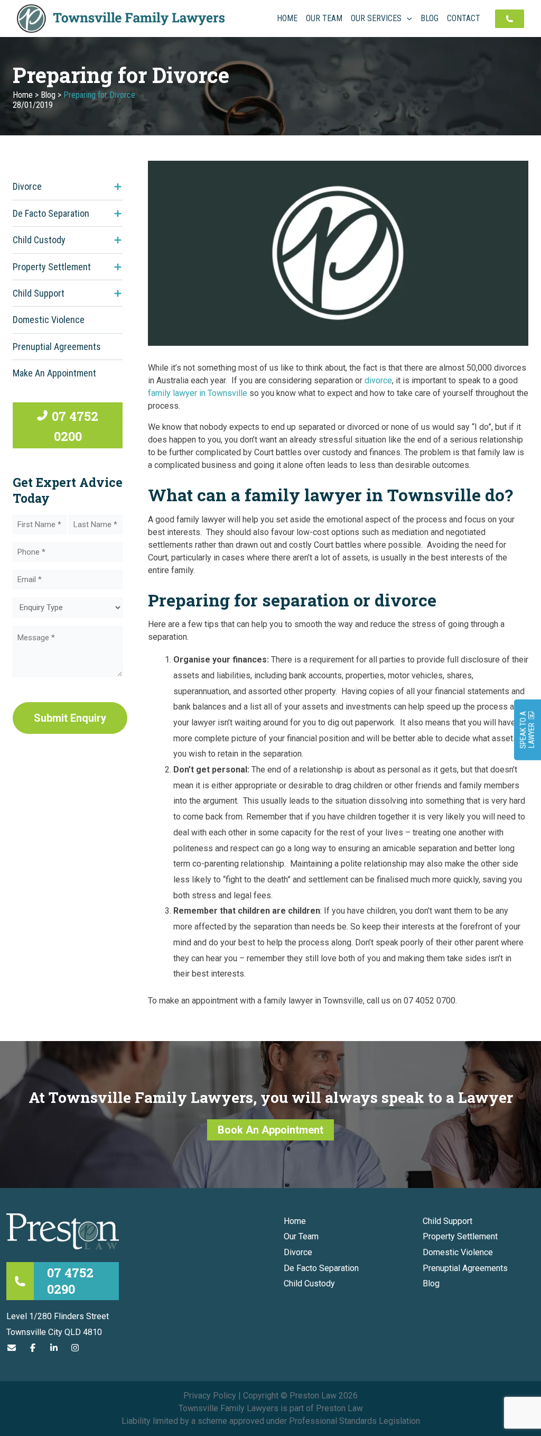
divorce (378, 380)
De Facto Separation (51, 213)
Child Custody (39, 239)
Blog (48, 95)
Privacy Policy (209, 1396)
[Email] (11, 1348)
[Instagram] (75, 1348)
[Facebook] (32, 1348)
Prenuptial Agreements (57, 346)
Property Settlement (52, 266)
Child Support (38, 293)
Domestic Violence (49, 319)
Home (23, 95)
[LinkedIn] (54, 1348)
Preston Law (339, 1408)
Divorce (27, 186)
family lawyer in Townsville (197, 393)
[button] (407, 18)
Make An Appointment (54, 373)
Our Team (301, 1236)
